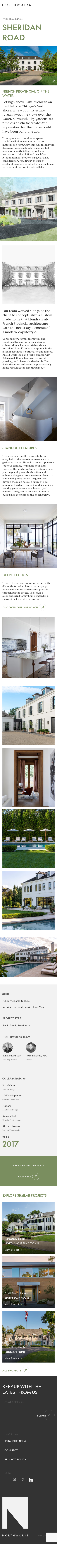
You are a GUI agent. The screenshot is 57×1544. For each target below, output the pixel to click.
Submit (40, 1415)
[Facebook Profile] (23, 1479)
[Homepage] (16, 5)
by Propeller (43, 1535)
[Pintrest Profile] (14, 1479)
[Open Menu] (53, 5)
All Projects (11, 1370)
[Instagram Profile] (6, 1479)
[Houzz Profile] (31, 1480)
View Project (12, 1250)
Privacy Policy (15, 1459)
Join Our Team (15, 1441)
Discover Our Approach (20, 607)
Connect (24, 1176)
